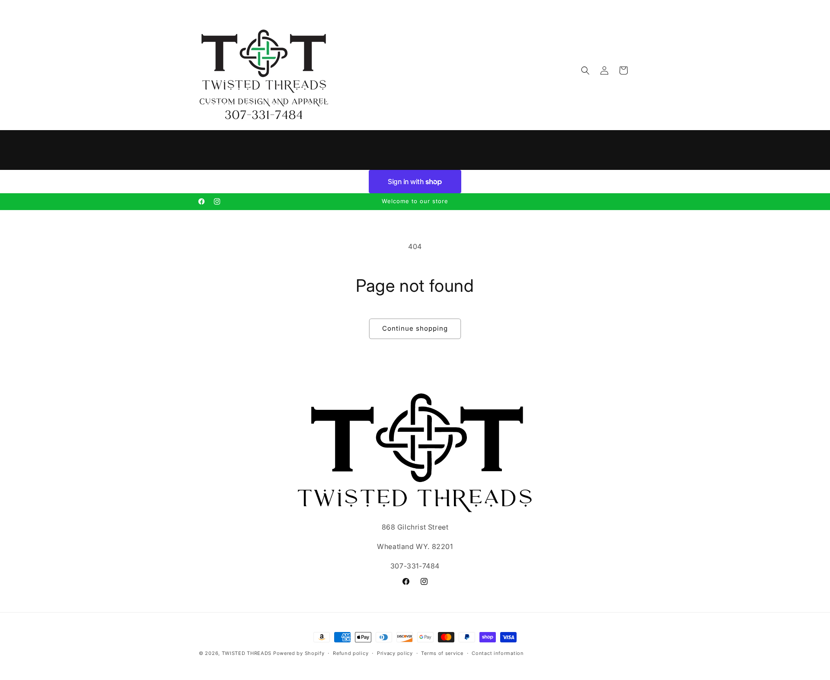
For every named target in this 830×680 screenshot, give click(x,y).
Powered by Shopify (299, 653)
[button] (585, 70)
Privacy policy (395, 653)
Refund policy (350, 653)
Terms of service (442, 653)
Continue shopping (415, 328)
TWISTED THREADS (247, 653)
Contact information (498, 653)
